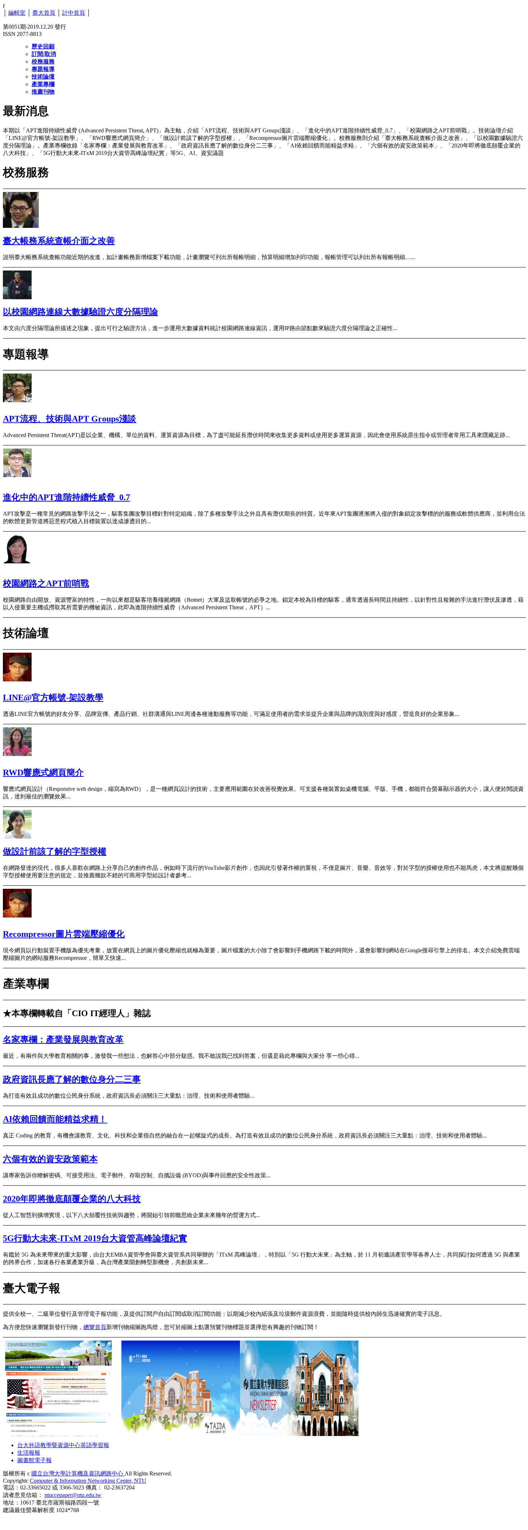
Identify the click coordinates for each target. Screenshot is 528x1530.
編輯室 (17, 13)
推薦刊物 (43, 92)
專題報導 (43, 69)
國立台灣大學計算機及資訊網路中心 (78, 1473)
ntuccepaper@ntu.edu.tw (73, 1495)
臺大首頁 (43, 13)
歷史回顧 (43, 46)
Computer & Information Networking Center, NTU (88, 1481)
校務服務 (43, 61)
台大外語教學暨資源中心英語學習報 (63, 1445)
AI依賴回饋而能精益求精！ (55, 1119)
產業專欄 (43, 84)
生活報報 (28, 1453)
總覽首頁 (94, 1327)
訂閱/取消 (44, 54)
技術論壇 (43, 77)
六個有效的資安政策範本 (50, 1159)
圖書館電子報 (34, 1460)
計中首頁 (73, 13)
